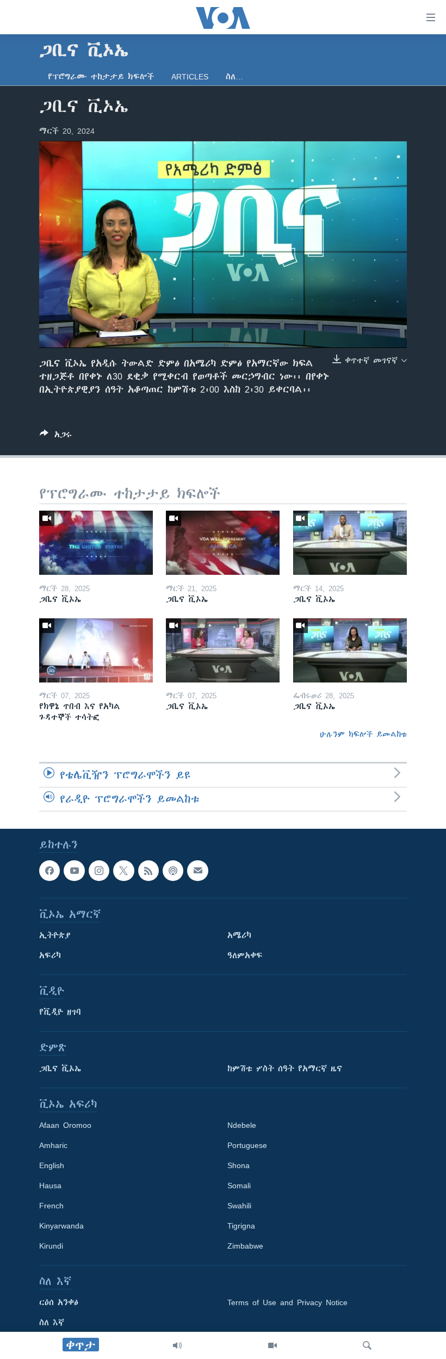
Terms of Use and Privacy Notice (287, 1302)
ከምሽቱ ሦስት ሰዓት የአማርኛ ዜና (284, 1068)
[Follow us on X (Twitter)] (123, 870)
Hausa (50, 1185)
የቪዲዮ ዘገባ (60, 1012)
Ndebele (241, 1125)
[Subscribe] (197, 870)
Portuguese (247, 1145)
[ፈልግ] (367, 1345)
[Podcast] (173, 870)
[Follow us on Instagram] (99, 870)
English (51, 1165)
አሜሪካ (239, 935)
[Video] (272, 1345)
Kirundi (51, 1246)
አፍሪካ (50, 955)
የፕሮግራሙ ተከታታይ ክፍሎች (101, 77)
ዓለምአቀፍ (245, 955)
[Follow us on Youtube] (74, 870)
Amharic (53, 1145)
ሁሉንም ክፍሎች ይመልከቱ (363, 734)
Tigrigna (241, 1226)
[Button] (56, 436)
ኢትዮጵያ (55, 935)
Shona (238, 1165)
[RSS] (148, 870)
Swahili (239, 1206)
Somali (239, 1185)
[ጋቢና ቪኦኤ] (96, 543)
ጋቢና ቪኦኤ (60, 1068)
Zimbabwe (245, 1246)
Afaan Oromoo (65, 1125)
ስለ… (234, 77)
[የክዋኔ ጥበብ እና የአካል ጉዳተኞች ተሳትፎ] (96, 650)
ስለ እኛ (51, 1322)
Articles (189, 77)
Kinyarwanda (61, 1226)
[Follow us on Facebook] (49, 870)
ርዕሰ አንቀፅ (58, 1302)
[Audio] (177, 1345)
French (51, 1206)
